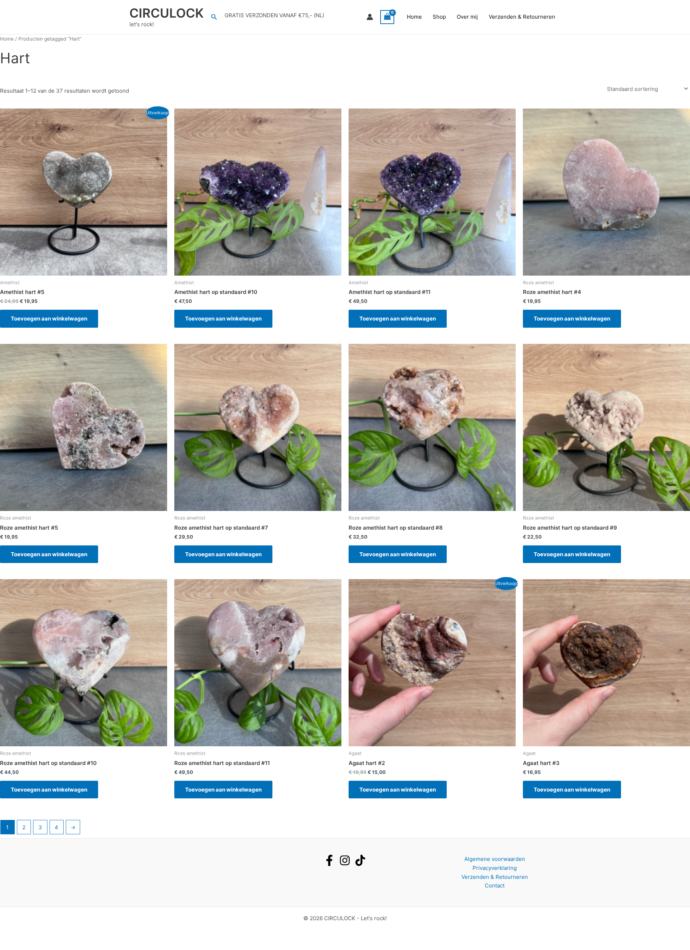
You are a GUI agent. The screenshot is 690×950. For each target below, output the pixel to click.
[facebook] (329, 860)
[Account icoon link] (370, 17)
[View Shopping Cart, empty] (387, 17)
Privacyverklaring (495, 867)
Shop (439, 16)
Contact (495, 885)
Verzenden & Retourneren (522, 16)
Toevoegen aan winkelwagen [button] (49, 318)
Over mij (467, 16)
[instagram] (344, 860)
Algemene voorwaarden (494, 859)
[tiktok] (360, 860)
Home (414, 16)
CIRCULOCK (166, 12)
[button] (214, 17)
